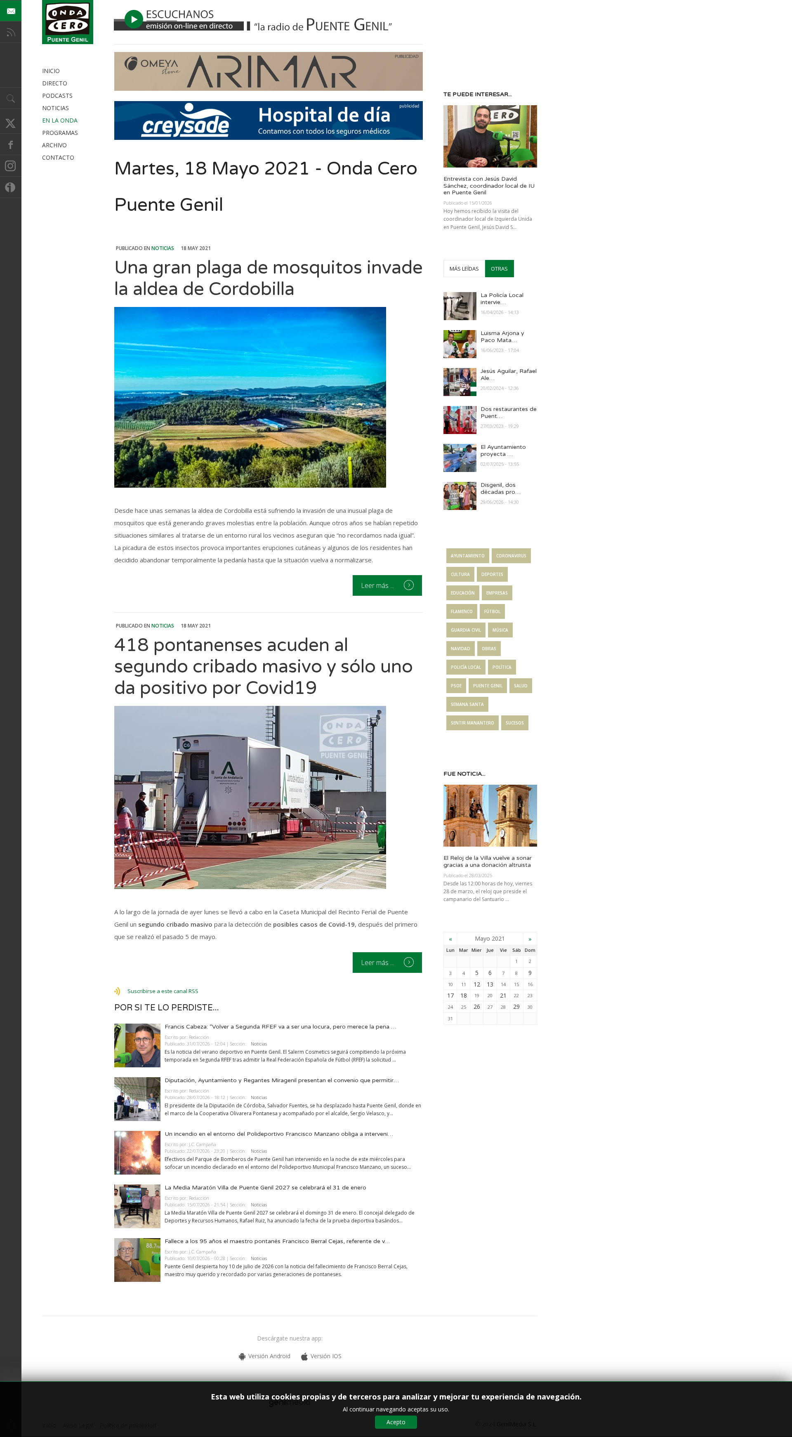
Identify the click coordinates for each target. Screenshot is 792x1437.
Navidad (460, 648)
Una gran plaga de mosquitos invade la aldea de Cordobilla (268, 278)
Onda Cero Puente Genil (67, 22)
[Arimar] (268, 88)
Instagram (10, 166)
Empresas (497, 593)
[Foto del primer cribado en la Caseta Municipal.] (268, 797)
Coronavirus (511, 556)
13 (490, 984)
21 (503, 995)
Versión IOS (326, 1356)
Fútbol (492, 611)
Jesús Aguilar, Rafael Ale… (509, 375)
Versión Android (269, 1356)
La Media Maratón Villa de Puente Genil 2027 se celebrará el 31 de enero (265, 1187)
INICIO (51, 71)
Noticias (162, 248)
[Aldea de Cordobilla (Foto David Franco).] (268, 397)
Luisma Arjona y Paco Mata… (502, 337)
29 (516, 1006)
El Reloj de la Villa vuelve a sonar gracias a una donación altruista (487, 861)
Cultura (460, 574)
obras (489, 648)
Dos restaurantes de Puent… (509, 413)
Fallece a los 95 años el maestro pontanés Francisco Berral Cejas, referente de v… (277, 1241)
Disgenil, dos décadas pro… (501, 488)
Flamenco (462, 611)
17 (450, 995)
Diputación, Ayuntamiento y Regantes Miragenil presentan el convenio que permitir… (282, 1080)
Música (500, 630)
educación (463, 593)
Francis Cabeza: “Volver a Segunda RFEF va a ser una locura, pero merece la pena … (280, 1026)
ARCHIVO (54, 145)
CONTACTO (58, 157)
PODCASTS (57, 95)
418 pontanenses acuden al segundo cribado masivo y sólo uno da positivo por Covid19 (263, 667)
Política (502, 667)
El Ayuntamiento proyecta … (503, 451)
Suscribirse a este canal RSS (162, 991)
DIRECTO (54, 83)
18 (463, 995)
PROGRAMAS (60, 133)
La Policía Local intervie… (502, 299)
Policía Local (466, 667)
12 (477, 984)
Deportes (492, 574)
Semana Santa (467, 704)
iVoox (10, 187)
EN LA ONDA (60, 120)
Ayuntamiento (468, 556)
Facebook (10, 144)
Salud (521, 686)
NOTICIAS (55, 108)
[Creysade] (268, 138)
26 (477, 1006)
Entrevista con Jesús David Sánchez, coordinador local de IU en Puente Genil (489, 185)
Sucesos (515, 723)
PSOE (456, 686)
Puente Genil (487, 686)
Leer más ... (378, 585)
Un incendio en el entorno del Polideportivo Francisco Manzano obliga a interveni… (279, 1133)
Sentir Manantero (472, 723)
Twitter (10, 123)
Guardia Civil (466, 630)
